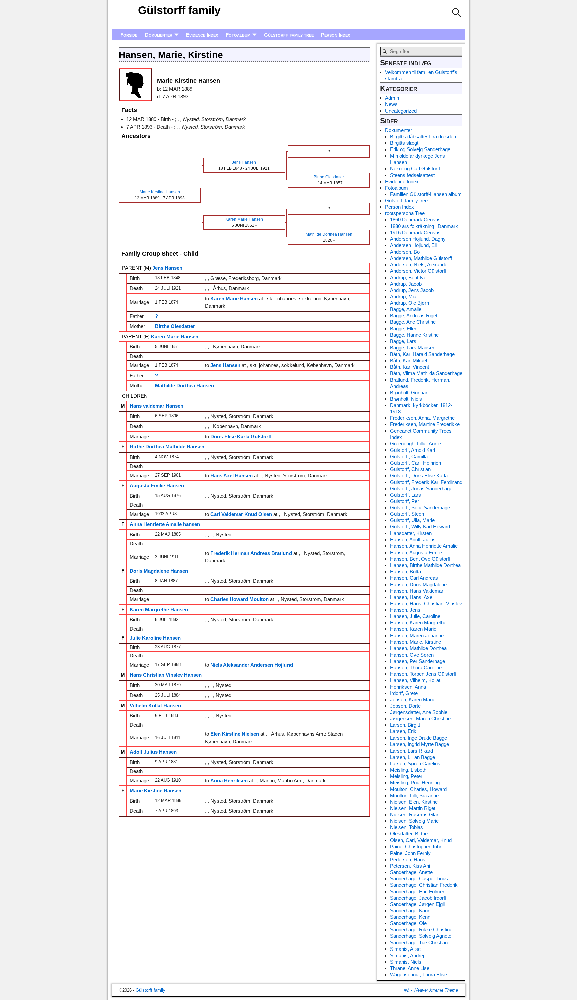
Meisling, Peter (406, 776)
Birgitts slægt (404, 143)
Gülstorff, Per (404, 501)
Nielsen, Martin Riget (412, 808)
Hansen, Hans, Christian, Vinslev (426, 603)
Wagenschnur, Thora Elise (418, 974)
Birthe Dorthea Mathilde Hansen (167, 446)
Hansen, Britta (405, 571)
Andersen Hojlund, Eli (413, 245)
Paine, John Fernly (410, 853)
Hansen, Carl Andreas (414, 578)
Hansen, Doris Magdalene (418, 584)
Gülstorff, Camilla (409, 456)
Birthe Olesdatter (175, 326)
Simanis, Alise (405, 949)
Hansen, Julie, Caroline (415, 616)
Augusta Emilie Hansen (157, 485)
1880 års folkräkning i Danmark (424, 226)
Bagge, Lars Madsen (412, 348)
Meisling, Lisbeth (408, 770)
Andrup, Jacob (406, 284)
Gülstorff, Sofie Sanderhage (420, 507)
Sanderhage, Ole (408, 923)
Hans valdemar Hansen (156, 406)
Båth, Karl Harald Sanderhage (422, 354)
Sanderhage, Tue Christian (419, 942)
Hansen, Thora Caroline (416, 667)
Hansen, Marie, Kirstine (415, 642)
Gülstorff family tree (289, 35)
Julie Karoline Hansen (155, 638)
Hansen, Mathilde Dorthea (418, 648)
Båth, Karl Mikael (408, 360)
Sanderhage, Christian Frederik (424, 885)
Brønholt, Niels (406, 399)
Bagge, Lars (403, 341)
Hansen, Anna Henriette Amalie (424, 546)
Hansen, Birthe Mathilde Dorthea (425, 565)
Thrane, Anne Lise (409, 968)
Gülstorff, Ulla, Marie (412, 520)
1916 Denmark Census (415, 232)
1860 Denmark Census (415, 219)
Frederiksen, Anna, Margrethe (422, 418)
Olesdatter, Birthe (409, 833)
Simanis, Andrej (407, 955)
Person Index (335, 35)
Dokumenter (158, 35)
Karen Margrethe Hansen (159, 609)
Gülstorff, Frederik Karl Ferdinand (426, 482)
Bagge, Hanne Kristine (414, 335)
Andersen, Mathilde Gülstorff (421, 258)
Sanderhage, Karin (410, 910)
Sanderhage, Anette (411, 872)
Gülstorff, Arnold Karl (412, 450)
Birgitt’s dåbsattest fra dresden (423, 136)
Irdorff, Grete (404, 693)
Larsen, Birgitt (405, 725)
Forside (128, 35)
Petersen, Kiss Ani (410, 866)
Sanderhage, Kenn (410, 917)
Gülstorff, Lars (405, 495)
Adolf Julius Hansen (153, 752)
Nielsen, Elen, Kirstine (414, 802)
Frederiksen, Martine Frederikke (425, 424)
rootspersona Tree (405, 213)
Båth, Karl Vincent (409, 367)
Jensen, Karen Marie (412, 699)
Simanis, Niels (405, 962)
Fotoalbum (238, 35)
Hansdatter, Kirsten (411, 533)
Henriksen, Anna (408, 687)
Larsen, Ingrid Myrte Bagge (419, 744)
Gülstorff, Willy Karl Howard (420, 526)
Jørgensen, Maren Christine (420, 718)
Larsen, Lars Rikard (411, 751)
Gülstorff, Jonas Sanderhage (421, 488)
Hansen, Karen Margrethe (418, 622)
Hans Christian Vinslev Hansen (166, 675)
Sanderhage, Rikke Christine (421, 929)
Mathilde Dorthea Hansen (184, 385)
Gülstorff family (179, 10)
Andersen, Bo (405, 252)
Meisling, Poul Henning (415, 782)
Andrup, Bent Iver (409, 277)
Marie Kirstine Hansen (155, 790)
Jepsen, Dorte (405, 706)
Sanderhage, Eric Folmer (417, 891)
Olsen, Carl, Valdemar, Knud (421, 840)
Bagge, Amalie (405, 309)
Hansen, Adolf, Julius (413, 539)
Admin (392, 98)
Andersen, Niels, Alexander (419, 264)
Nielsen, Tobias (406, 827)
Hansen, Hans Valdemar (416, 591)
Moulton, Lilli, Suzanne (414, 795)
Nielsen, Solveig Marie (414, 821)
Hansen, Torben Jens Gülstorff (423, 674)
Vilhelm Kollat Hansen (155, 705)
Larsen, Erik (403, 731)
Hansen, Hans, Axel (411, 597)
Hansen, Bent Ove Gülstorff (420, 559)
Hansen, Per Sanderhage (417, 661)
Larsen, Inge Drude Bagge (418, 738)
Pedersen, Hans (407, 859)
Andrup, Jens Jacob (412, 290)
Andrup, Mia (403, 296)
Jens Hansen (167, 268)
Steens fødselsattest (412, 175)
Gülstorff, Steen (407, 514)
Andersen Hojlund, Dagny (418, 239)
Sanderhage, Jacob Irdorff (418, 898)
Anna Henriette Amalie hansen (165, 524)
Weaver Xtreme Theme (435, 990)
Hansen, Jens (405, 610)
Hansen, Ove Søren (412, 655)
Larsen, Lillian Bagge (412, 757)
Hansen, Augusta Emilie (416, 552)
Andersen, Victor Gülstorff (418, 271)
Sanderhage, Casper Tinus (419, 878)
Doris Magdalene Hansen (159, 571)
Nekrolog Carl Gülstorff (415, 168)
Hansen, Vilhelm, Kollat (415, 680)
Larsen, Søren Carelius (415, 763)
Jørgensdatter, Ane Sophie (418, 712)
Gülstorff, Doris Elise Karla (419, 475)
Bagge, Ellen (403, 328)
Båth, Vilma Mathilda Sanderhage (426, 373)
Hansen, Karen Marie (413, 629)
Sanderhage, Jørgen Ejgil (417, 904)
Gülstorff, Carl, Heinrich (415, 463)
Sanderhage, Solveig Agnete (420, 936)
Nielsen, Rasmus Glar (414, 814)
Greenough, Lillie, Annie (415, 443)
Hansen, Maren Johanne (417, 635)
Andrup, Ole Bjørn (409, 303)
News (391, 104)
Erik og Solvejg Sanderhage (420, 149)
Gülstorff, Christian (410, 469)
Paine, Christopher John (416, 846)
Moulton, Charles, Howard (418, 789)
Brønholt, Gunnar (408, 392)
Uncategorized (401, 111)
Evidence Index (202, 35)
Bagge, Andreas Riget (413, 315)
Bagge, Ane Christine (413, 322)
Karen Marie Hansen (174, 336)
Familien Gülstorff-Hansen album (426, 194)
